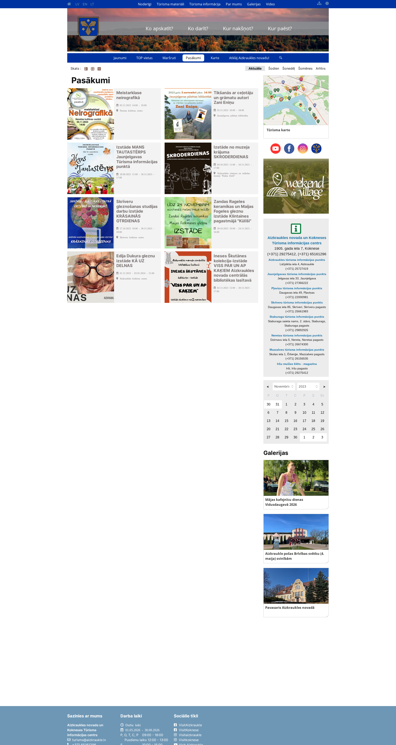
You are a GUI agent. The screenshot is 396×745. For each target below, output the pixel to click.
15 (286, 421)
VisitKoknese (189, 730)
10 (304, 412)
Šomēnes (305, 68)
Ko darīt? (198, 28)
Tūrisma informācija (204, 4)
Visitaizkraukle (190, 735)
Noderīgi (144, 4)
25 (313, 429)
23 (295, 429)
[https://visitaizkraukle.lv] (88, 29)
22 (286, 429)
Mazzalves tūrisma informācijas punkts (297, 349)
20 (268, 429)
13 (268, 421)
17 (304, 421)
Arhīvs (320, 68)
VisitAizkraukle (190, 725)
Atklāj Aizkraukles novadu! (249, 58)
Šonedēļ (288, 68)
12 (322, 412)
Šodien (273, 68)
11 (313, 412)
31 (277, 404)
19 (322, 421)
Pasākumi (193, 58)
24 (304, 429)
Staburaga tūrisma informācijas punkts (297, 316)
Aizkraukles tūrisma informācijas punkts (297, 259)
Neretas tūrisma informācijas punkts (296, 335)
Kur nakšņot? (238, 28)
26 (322, 429)
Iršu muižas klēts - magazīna (297, 363)
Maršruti (169, 58)
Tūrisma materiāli (170, 4)
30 (268, 404)
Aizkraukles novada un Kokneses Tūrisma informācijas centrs (297, 240)
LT (92, 4)
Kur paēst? (280, 28)
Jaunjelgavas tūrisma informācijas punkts (296, 274)
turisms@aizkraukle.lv (89, 740)
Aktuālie (255, 68)
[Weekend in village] (296, 186)
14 (277, 421)
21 (277, 429)
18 (313, 421)
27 (268, 437)
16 (295, 421)
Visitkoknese (189, 740)
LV (77, 4)
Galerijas (254, 4)
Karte (215, 58)
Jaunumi (120, 58)
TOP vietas (144, 58)
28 (277, 437)
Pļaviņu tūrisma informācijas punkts (296, 288)
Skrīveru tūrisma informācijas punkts (297, 302)
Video (270, 4)
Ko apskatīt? (159, 28)
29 (286, 437)
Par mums (234, 4)
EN (85, 4)
